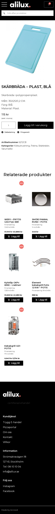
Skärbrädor (43, 145)
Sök (4, 13)
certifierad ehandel (19, 403)
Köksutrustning (22, 145)
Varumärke (7, 149)
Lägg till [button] (15, 236)
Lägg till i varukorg (35, 125)
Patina (34, 145)
